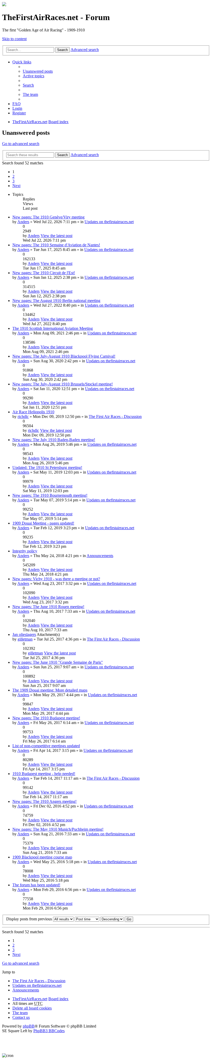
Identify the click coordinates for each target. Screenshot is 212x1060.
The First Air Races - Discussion (115, 416)
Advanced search (85, 49)
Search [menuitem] (28, 85)
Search (62, 50)
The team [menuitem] (30, 94)
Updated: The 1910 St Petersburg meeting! (47, 467)
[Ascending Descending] (112, 919)
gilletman (25, 639)
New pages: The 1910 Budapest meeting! (46, 718)
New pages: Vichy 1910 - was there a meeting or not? (56, 579)
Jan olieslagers (24, 634)
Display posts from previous (29, 919)
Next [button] (16, 185)
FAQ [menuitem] (16, 104)
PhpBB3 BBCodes (49, 1031)
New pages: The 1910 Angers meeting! (44, 801)
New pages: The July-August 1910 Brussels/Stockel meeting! (62, 384)
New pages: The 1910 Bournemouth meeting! (49, 495)
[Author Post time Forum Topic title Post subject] (87, 919)
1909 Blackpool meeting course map (42, 857)
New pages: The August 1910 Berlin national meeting (56, 300)
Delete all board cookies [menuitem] (32, 1008)
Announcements (100, 555)
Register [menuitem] (19, 113)
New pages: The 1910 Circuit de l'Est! (43, 273)
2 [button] (13, 176)
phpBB (29, 1026)
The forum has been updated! (36, 885)
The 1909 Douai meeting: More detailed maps (49, 690)
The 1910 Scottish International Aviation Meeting (52, 328)
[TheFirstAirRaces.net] (4, 5)
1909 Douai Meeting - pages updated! (43, 523)
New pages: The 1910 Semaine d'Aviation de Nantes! (56, 245)
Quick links (21, 62)
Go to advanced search (20, 143)
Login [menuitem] (17, 108)
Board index (58, 999)
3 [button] (13, 181)
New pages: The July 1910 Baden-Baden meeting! (53, 440)
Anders (23, 222)
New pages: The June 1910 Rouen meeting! (48, 606)
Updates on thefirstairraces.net (109, 222)
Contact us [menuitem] (21, 1017)
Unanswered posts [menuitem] (38, 71)
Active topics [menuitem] (33, 76)
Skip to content (14, 39)
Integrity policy (24, 551)
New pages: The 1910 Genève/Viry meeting (48, 217)
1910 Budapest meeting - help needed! (43, 773)
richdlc (23, 416)
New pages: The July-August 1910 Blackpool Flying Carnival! (63, 356)
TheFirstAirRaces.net (29, 999)
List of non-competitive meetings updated (46, 746)
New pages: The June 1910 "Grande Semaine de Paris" (57, 662)
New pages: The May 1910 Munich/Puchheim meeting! (57, 829)
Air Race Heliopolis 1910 (33, 412)
